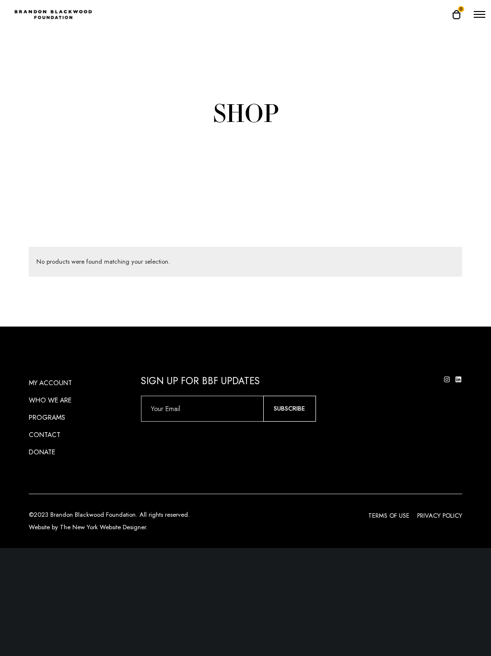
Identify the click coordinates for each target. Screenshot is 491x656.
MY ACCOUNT (50, 383)
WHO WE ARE (50, 400)
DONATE (42, 452)
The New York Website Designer (103, 527)
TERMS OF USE (388, 515)
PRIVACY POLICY (439, 515)
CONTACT (44, 434)
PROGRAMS (47, 417)
